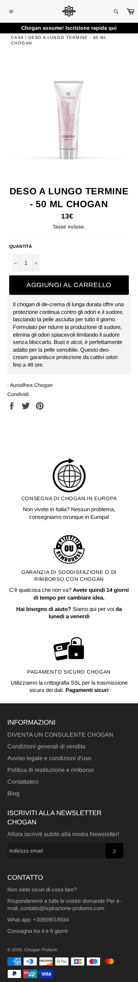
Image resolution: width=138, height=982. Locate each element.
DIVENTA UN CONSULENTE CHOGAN (60, 735)
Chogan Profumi (40, 949)
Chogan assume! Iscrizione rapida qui (69, 28)
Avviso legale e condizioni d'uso (49, 758)
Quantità (20, 246)
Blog (13, 793)
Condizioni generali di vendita (46, 746)
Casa (17, 37)
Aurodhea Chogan (31, 385)
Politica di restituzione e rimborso (50, 770)
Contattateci (23, 781)
